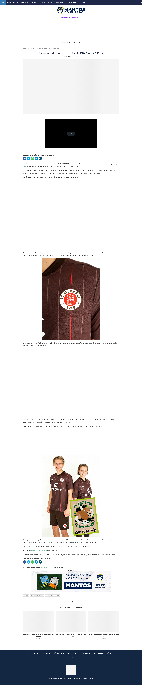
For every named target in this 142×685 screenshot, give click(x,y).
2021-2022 (26, 595)
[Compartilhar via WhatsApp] (32, 158)
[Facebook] (62, 42)
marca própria (49, 595)
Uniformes (35, 48)
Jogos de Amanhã (73, 2)
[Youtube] (69, 42)
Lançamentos (11, 2)
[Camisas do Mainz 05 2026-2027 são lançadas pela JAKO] (71, 621)
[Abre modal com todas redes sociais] (40, 158)
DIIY (32, 595)
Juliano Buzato (67, 56)
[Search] (141, 2)
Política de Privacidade (87, 678)
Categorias (35, 2)
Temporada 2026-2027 (23, 2)
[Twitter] (64, 42)
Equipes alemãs (39, 595)
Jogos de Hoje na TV (47, 2)
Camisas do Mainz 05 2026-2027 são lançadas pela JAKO (71, 634)
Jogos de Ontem (60, 2)
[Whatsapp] (72, 42)
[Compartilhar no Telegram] (36, 158)
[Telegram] (74, 42)
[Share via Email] (72, 602)
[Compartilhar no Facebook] (24, 158)
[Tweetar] (28, 158)
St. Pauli (57, 595)
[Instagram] (67, 42)
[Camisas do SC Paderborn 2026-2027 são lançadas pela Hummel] (38, 621)
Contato (82, 2)
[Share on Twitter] (70, 602)
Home (2, 2)
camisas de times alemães (38, 550)
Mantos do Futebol (27, 48)
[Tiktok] (79, 42)
